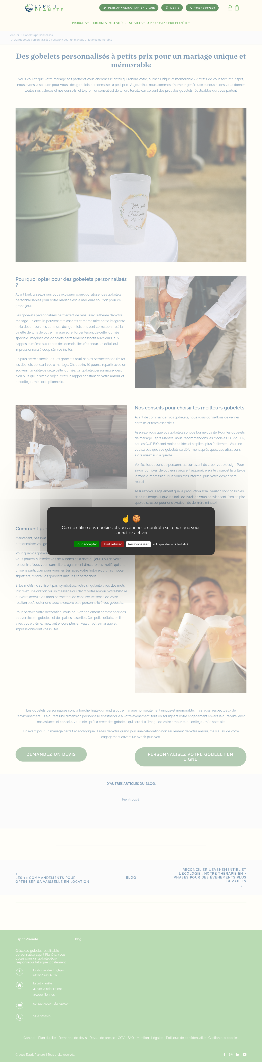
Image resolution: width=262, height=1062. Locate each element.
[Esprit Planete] (44, 8)
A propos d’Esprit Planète (167, 23)
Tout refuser (112, 544)
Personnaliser (138, 544)
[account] (230, 7)
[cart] (235, 7)
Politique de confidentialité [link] (170, 544)
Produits (79, 23)
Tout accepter (86, 544)
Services (136, 23)
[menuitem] (80, 23)
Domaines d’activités (108, 23)
